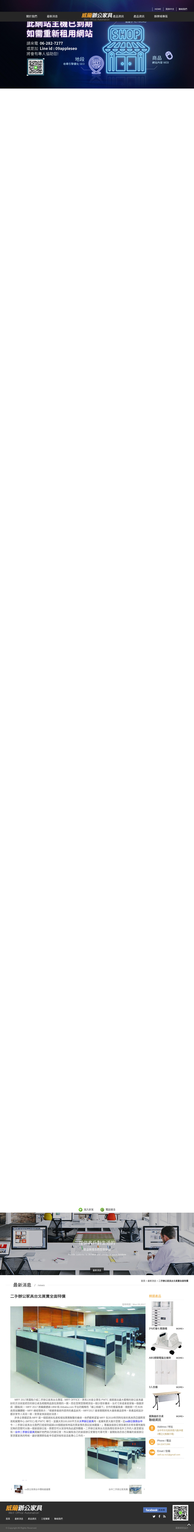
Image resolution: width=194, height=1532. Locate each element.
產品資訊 (118, 16)
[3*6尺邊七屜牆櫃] (166, 1313)
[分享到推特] (154, 1516)
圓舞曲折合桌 (156, 1416)
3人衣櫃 (153, 1387)
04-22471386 (163, 1444)
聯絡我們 (183, 9)
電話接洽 (110, 1209)
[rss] (164, 1516)
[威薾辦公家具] (98, 16)
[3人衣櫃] (166, 1372)
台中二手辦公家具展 (118, 1489)
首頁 (143, 1281)
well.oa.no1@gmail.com (168, 1454)
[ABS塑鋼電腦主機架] (166, 1343)
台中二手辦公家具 (25, 1432)
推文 (24, 1480)
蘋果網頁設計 (182, 1528)
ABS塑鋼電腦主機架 (160, 1358)
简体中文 (170, 9)
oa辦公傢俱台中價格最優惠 (37, 1489)
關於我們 (31, 16)
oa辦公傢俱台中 (133, 1421)
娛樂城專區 (161, 16)
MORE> (180, 1328)
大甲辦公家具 (86, 1421)
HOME (158, 9)
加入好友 (89, 1209)
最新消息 (52, 16)
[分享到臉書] (159, 1516)
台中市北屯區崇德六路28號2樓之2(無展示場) (170, 1432)
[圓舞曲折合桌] (166, 1401)
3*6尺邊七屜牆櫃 (158, 1328)
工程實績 (45, 1519)
